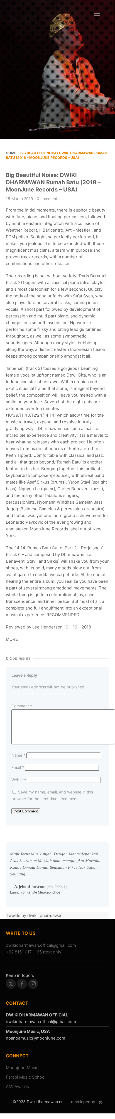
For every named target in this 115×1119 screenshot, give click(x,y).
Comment (21, 705)
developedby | (84, 1101)
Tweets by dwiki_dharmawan (34, 915)
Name (18, 755)
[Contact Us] (41, 945)
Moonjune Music (22, 1067)
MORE (12, 639)
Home (11, 153)
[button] (97, 15)
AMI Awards (17, 1086)
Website (18, 779)
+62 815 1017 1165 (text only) (34, 952)
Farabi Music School (26, 1077)
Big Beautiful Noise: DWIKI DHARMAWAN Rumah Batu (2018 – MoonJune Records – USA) (53, 182)
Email (17, 767)
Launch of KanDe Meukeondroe (35, 892)
